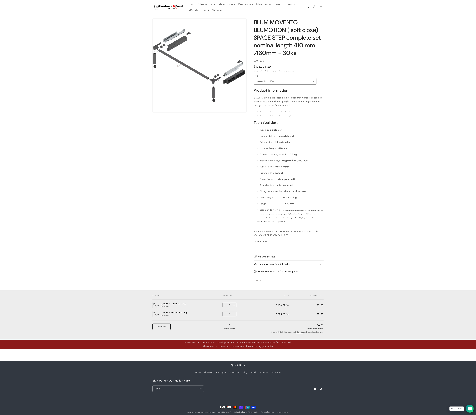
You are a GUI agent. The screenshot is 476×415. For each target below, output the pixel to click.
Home (198, 372)
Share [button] (258, 280)
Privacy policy (253, 412)
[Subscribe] (200, 388)
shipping (300, 332)
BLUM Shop (234, 372)
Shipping (270, 71)
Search (253, 372)
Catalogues (221, 372)
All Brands (208, 372)
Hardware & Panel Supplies (204, 412)
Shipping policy (283, 412)
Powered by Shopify (224, 412)
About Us (263, 372)
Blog (245, 372)
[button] (308, 7)
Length (257, 75)
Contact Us (276, 372)
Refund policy (239, 412)
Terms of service (267, 412)
